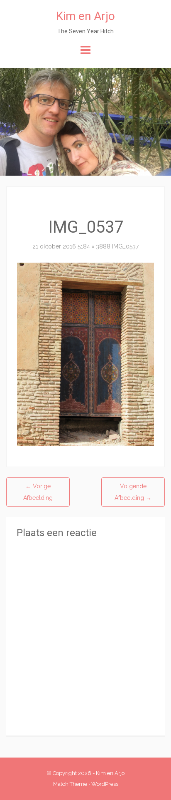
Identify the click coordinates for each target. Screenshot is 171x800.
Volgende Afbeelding (133, 492)
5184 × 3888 (94, 246)
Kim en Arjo (85, 16)
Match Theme (70, 784)
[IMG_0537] (85, 353)
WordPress (104, 784)
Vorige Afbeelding (38, 492)
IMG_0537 (125, 246)
